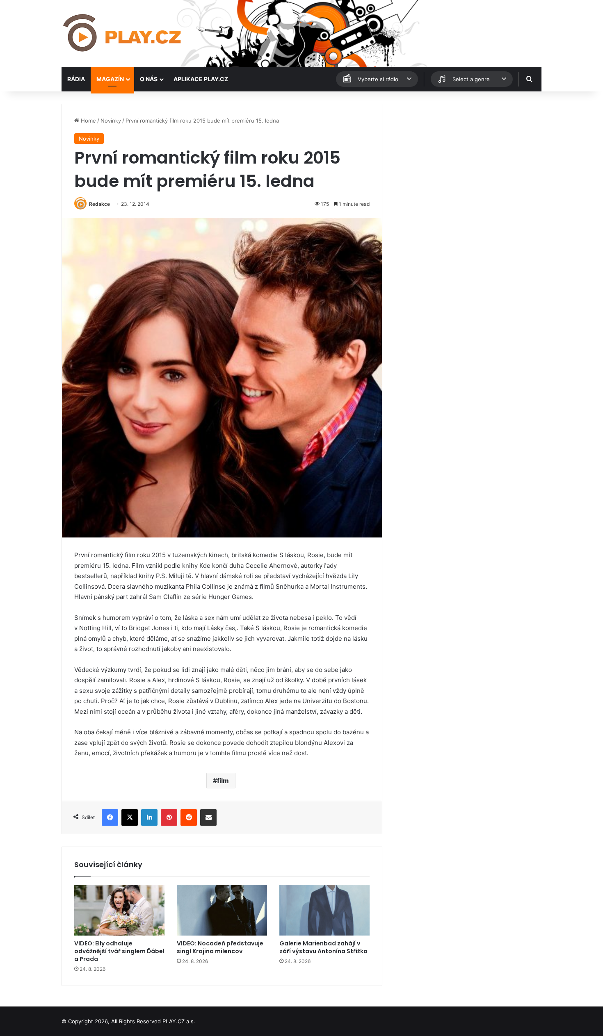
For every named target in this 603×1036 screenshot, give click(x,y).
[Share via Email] (208, 817)
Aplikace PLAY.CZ (201, 78)
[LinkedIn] (149, 817)
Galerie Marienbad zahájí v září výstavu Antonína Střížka (323, 947)
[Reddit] (188, 817)
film (223, 780)
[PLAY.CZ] (123, 33)
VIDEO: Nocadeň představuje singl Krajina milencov (220, 947)
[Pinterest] (169, 817)
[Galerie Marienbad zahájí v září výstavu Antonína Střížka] (324, 910)
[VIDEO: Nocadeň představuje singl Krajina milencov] (222, 910)
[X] (129, 817)
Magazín (110, 78)
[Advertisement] (465, 161)
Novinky (110, 120)
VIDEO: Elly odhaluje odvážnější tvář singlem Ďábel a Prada (119, 951)
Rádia (76, 78)
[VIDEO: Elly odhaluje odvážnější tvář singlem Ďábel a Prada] (119, 910)
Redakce (99, 204)
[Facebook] (110, 817)
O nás (149, 78)
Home (87, 120)
